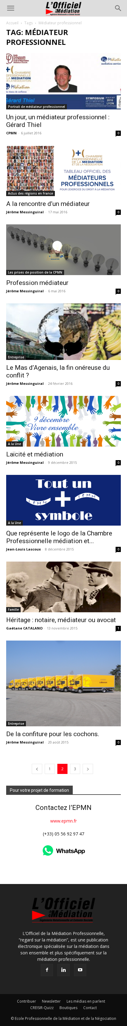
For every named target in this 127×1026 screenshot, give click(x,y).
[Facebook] (47, 970)
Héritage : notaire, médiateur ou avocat (61, 620)
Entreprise (16, 357)
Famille (13, 609)
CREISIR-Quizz (42, 1007)
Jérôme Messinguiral (25, 212)
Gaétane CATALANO (24, 628)
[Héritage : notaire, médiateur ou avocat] (63, 587)
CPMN (11, 133)
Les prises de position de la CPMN (35, 272)
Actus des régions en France (30, 193)
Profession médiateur (37, 282)
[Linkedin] (63, 970)
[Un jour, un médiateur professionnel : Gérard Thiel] (63, 81)
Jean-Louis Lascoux (23, 549)
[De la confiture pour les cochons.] (63, 683)
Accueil (12, 23)
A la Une (14, 444)
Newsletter (51, 1001)
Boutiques (68, 1007)
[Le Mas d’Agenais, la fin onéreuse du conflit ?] (63, 331)
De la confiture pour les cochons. (52, 734)
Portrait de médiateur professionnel (36, 107)
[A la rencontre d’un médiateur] (63, 170)
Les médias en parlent (86, 1001)
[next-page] (88, 769)
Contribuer (26, 1001)
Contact (90, 1007)
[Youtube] (80, 970)
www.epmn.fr (63, 821)
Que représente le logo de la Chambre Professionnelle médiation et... (59, 537)
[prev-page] (37, 769)
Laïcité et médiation (34, 454)
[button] (10, 8)
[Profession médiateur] (63, 249)
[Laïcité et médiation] (63, 421)
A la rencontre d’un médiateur (48, 203)
